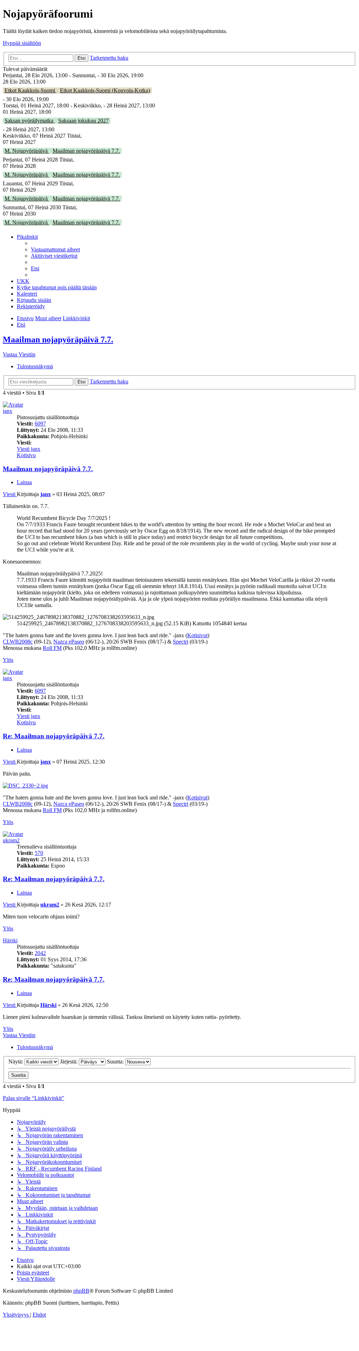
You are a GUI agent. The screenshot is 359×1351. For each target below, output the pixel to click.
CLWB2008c (18, 642)
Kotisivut (197, 635)
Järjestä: (69, 1062)
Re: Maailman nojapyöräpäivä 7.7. (53, 736)
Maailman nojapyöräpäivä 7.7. (86, 151)
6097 (40, 424)
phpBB (81, 1291)
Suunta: (116, 1062)
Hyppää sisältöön (22, 43)
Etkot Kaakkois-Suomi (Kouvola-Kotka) (105, 90)
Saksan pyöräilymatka (30, 121)
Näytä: (16, 1062)
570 (39, 853)
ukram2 (11, 840)
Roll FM (52, 648)
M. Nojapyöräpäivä (27, 151)
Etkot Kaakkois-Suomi (30, 90)
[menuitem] (55, 249)
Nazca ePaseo (68, 642)
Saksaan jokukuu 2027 (83, 121)
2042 (40, 953)
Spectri (180, 642)
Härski (10, 940)
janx (7, 411)
